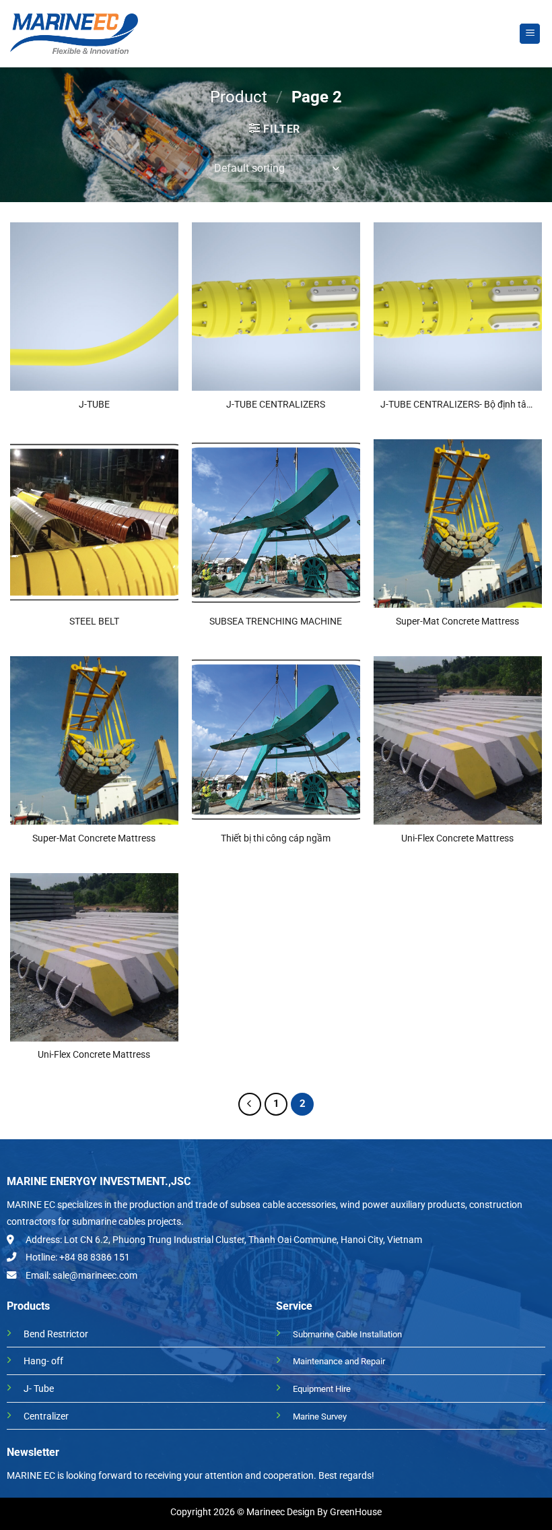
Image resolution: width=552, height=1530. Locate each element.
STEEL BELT (94, 621)
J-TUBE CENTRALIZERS (275, 404)
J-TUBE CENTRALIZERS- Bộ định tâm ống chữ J (457, 405)
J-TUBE (94, 404)
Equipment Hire (322, 1389)
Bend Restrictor (56, 1334)
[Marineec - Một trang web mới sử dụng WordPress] (74, 34)
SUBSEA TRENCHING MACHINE (275, 621)
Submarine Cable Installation (347, 1334)
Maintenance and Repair (339, 1361)
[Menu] (530, 34)
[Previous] (249, 1104)
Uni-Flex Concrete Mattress (457, 838)
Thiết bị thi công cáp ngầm (276, 838)
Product (238, 97)
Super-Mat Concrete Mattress (457, 621)
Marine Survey (320, 1416)
